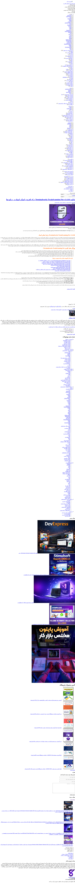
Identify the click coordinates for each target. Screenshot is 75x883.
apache (70, 19)
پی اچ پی (71, 111)
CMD (70, 28)
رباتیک (71, 142)
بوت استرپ (70, 98)
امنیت (71, 53)
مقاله (72, 152)
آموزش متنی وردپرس (68, 171)
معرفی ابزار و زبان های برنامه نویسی (65, 103)
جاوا (72, 60)
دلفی (72, 63)
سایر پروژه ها (70, 114)
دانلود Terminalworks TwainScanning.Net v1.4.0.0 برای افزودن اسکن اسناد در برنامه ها (40, 199)
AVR (70, 23)
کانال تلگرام (58, 306)
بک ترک (71, 57)
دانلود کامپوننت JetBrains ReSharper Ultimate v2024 (60, 265)
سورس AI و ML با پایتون (68, 115)
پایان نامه (71, 134)
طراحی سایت (70, 164)
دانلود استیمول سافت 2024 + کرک (63, 266)
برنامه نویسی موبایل (69, 132)
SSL (70, 93)
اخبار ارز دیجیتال (69, 183)
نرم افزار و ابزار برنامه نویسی (69, 10)
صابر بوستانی (72, 318)
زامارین (71, 67)
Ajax (70, 17)
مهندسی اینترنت (69, 83)
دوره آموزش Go (69, 64)
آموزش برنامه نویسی (68, 349)
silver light (69, 41)
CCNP (70, 27)
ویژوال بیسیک (70, 157)
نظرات (73, 308)
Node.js (69, 91)
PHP (70, 38)
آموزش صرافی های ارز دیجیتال (67, 182)
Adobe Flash (68, 16)
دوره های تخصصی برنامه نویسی (66, 386)
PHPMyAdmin (68, 39)
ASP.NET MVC (68, 22)
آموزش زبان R (69, 96)
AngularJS (69, 18)
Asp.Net (69, 21)
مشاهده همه (72, 769)
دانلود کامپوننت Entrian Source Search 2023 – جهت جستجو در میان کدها (56, 263)
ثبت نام (73, 3)
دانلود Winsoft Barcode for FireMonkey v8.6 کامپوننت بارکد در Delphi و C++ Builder (54, 260)
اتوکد (72, 51)
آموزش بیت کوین (69, 180)
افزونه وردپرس (70, 172)
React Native (68, 92)
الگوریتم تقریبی (70, 52)
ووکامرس (71, 104)
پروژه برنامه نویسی (71, 8)
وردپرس (73, 11)
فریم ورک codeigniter (66, 452)
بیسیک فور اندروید (69, 58)
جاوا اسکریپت (70, 61)
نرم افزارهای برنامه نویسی (67, 169)
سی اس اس (70, 147)
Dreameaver (68, 30)
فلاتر (72, 78)
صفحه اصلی (70, 186)
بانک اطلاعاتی (70, 130)
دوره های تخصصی (69, 187)
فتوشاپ (71, 76)
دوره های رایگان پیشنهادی (68, 66)
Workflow (69, 128)
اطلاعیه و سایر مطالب (68, 369)
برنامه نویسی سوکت (69, 131)
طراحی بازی (70, 73)
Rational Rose (68, 40)
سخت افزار (70, 145)
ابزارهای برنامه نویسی (66, 309)
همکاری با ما (70, 856)
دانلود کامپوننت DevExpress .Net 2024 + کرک (61, 268)
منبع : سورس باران (69, 330)
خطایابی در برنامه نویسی (68, 162)
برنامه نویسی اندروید (69, 160)
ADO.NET (69, 15)
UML (70, 46)
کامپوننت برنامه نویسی (68, 165)
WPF (70, 48)
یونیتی (71, 86)
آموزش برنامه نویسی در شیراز (67, 855)
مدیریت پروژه (70, 168)
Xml (70, 49)
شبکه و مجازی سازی (68, 71)
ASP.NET (69, 123)
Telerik (70, 45)
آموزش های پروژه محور (68, 50)
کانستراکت (70, 79)
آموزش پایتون (70, 95)
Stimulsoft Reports (67, 44)
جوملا (71, 62)
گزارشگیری (70, 166)
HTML (69, 32)
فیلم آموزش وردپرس (68, 173)
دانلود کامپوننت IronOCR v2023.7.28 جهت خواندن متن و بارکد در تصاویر (56, 261)
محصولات (71, 857)
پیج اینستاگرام (52, 306)
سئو (72, 68)
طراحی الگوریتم (69, 72)
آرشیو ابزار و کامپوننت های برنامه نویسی (62, 270)
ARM (70, 20)
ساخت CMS (68, 444)
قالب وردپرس (70, 174)
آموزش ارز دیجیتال (71, 12)
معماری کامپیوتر (69, 82)
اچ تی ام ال (70, 129)
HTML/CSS (69, 108)
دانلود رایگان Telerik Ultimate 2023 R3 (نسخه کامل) (60, 267)
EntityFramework (68, 31)
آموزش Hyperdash (66, 340)
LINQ (70, 126)
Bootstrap (69, 25)
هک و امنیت (70, 154)
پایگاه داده (71, 161)
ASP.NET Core (68, 89)
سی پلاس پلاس (70, 117)
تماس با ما (71, 190)
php (70, 127)
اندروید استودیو (70, 56)
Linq (70, 35)
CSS (70, 29)
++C (69, 390)
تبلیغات (71, 189)
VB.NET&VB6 (68, 47)
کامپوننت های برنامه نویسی (56, 309)
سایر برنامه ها (70, 163)
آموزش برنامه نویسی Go (67, 94)
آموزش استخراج (69, 177)
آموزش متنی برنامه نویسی (70, 6)
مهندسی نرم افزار (69, 119)
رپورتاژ (71, 387)
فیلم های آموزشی (71, 5)
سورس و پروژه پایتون (68, 116)
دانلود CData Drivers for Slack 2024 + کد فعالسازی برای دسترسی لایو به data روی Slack (53, 269)
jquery (70, 34)
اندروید (71, 54)
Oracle (70, 37)
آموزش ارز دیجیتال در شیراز (67, 854)
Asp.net (69, 106)
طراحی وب (70, 74)
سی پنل (71, 102)
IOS (70, 33)
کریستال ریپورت (69, 80)
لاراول (71, 81)
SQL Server (69, 42)
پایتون (71, 59)
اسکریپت (71, 159)
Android (69, 122)
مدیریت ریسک (70, 184)
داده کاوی (71, 140)
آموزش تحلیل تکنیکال (68, 181)
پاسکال (71, 133)
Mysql (70, 36)
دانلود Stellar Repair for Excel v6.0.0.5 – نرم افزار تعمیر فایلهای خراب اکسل (55, 262)
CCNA (69, 26)
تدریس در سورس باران (68, 188)
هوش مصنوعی (70, 85)
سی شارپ (70, 70)
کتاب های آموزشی (71, 9)
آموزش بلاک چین (69, 178)
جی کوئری (71, 139)
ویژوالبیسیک (70, 120)
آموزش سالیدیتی (69, 97)
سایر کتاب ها (70, 144)
